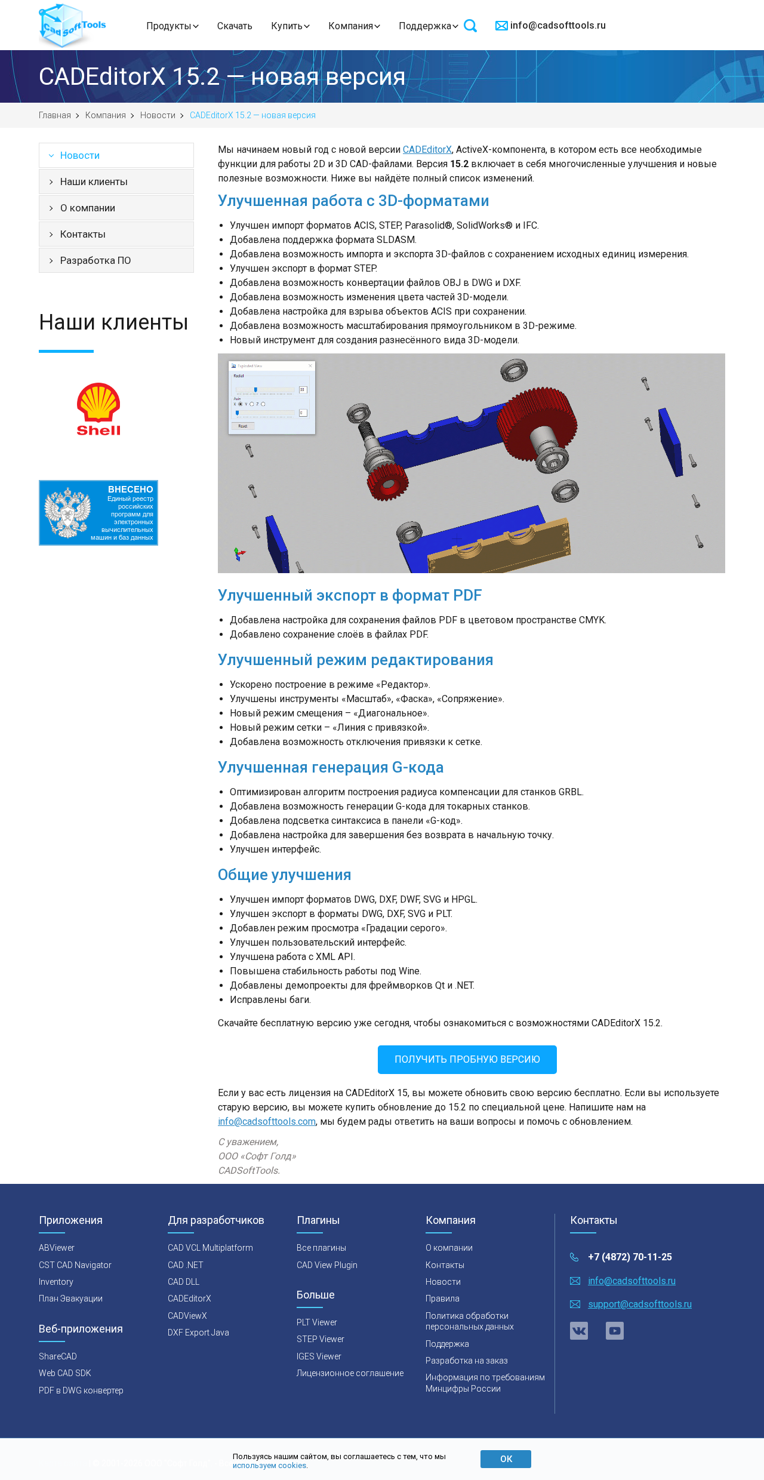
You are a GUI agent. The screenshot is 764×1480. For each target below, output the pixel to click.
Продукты (169, 26)
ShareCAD (58, 1356)
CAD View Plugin (327, 1265)
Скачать (234, 26)
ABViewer (57, 1248)
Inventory (56, 1282)
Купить (287, 26)
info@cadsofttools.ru (558, 25)
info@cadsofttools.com (267, 1121)
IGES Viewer (319, 1356)
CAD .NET (186, 1265)
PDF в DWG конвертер (81, 1390)
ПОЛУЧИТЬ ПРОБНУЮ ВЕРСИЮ (467, 1059)
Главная (55, 115)
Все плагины (321, 1248)
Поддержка (425, 26)
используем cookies (269, 1465)
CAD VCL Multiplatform (210, 1248)
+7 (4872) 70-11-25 (630, 1257)
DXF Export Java (198, 1332)
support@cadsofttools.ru (640, 1304)
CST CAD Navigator (75, 1265)
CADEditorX (427, 149)
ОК (506, 1459)
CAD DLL (183, 1282)
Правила (443, 1298)
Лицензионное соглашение (350, 1373)
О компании (87, 208)
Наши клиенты (94, 181)
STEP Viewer (320, 1339)
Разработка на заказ (467, 1360)
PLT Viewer (317, 1322)
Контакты (83, 234)
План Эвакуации (71, 1298)
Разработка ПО (95, 260)
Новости (157, 115)
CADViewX (187, 1316)
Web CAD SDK (65, 1373)
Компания (350, 26)
